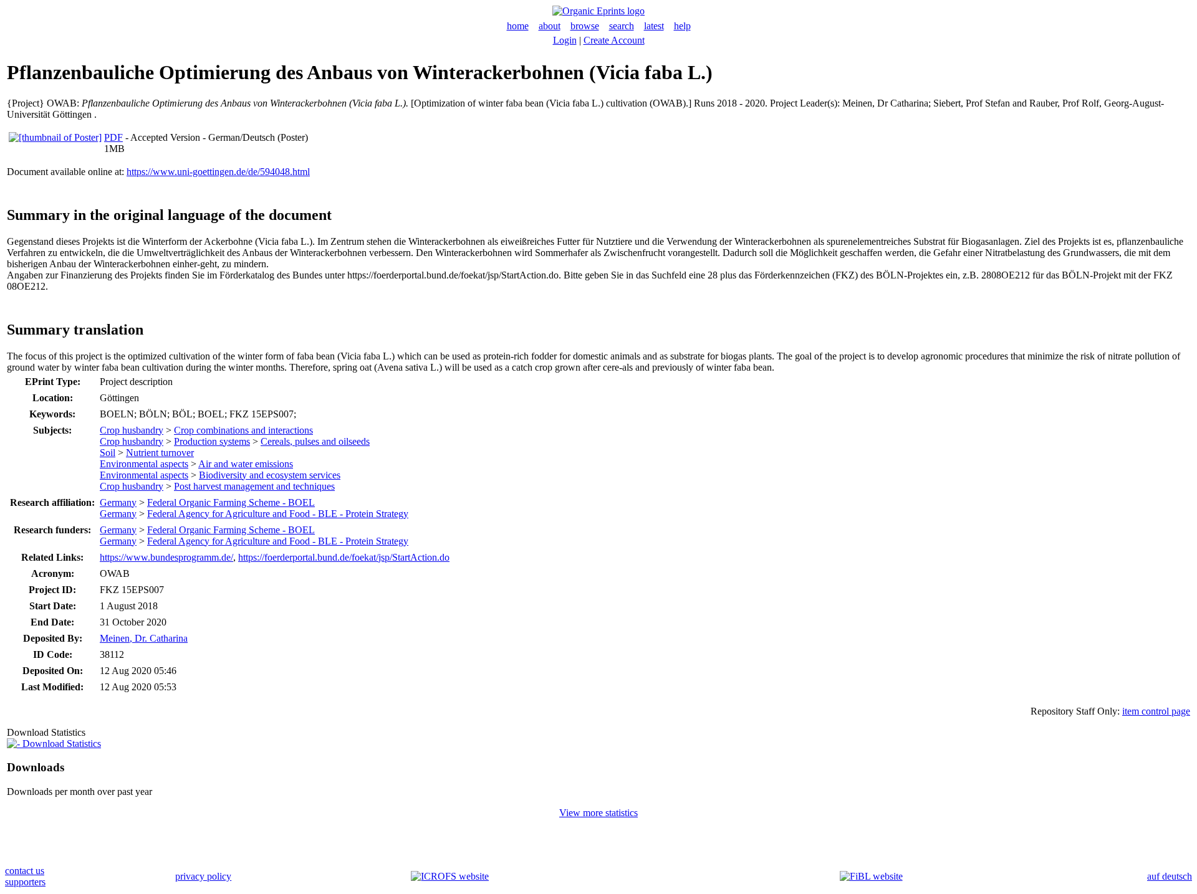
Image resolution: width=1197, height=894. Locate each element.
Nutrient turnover (160, 452)
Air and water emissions (245, 464)
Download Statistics (60, 743)
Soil (107, 452)
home (518, 26)
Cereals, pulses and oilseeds (315, 441)
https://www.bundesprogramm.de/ (166, 557)
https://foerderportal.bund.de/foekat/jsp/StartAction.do (343, 557)
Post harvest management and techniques (254, 486)
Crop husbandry (131, 430)
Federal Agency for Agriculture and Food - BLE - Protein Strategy (277, 513)
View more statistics (598, 812)
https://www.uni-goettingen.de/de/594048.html (218, 171)
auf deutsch (1169, 876)
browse (584, 26)
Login (565, 40)
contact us (24, 870)
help (682, 26)
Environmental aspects (144, 464)
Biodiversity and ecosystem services (269, 475)
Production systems (212, 441)
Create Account (614, 40)
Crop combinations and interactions (243, 430)
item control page (1156, 711)
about (549, 26)
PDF (113, 137)
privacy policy (203, 876)
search (621, 26)
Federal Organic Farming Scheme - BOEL (231, 502)
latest (654, 26)
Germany (118, 502)
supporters (25, 882)
